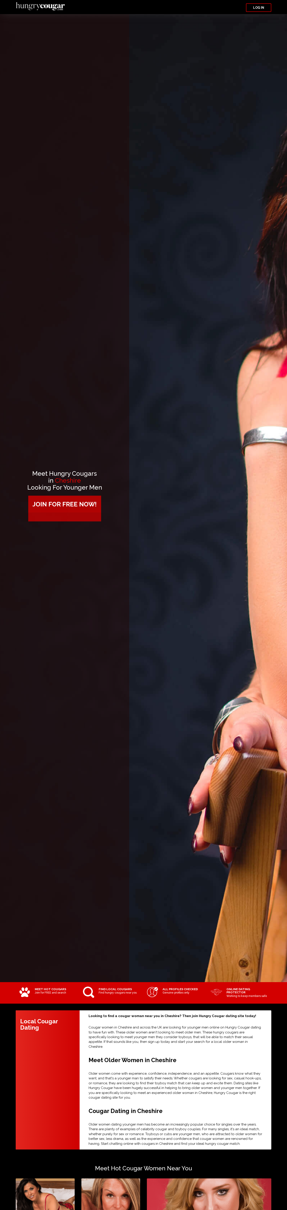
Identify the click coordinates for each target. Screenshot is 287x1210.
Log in (258, 7)
